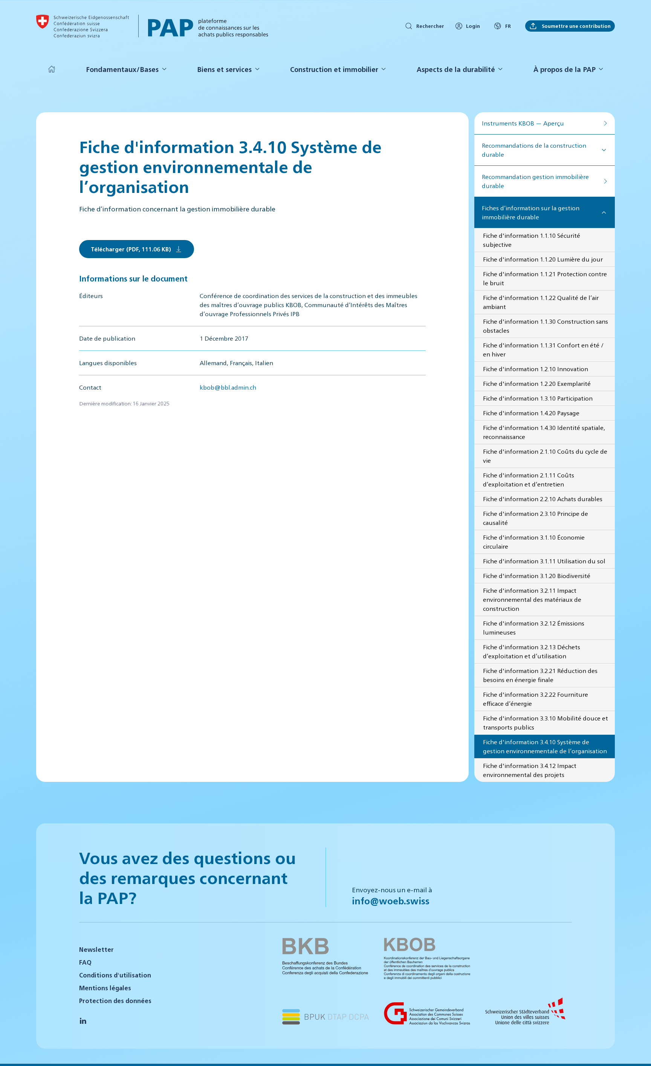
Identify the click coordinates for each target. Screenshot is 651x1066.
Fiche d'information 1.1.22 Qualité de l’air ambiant (541, 302)
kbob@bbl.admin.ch (228, 387)
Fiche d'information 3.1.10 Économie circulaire (534, 541)
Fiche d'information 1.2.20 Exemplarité (537, 383)
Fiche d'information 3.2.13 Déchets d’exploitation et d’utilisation (531, 651)
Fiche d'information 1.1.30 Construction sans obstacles (545, 325)
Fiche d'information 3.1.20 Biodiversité (536, 576)
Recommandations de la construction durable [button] (534, 149)
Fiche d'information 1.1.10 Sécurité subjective (531, 239)
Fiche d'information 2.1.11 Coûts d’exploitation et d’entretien (528, 479)
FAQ (85, 962)
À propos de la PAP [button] (564, 69)
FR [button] (508, 26)
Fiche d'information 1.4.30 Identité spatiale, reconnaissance (544, 432)
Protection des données (115, 1001)
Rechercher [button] (430, 26)
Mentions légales (105, 988)
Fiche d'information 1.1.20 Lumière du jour (543, 259)
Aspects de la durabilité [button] (456, 69)
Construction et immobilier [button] (334, 69)
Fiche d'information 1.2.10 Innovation (535, 369)
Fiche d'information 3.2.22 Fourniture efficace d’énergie (535, 698)
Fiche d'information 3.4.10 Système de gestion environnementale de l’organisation (545, 746)
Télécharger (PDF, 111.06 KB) (131, 248)
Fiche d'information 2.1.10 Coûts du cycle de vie (545, 455)
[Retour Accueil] (82, 26)
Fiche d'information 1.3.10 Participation (538, 398)
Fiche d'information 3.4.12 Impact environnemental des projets (529, 770)
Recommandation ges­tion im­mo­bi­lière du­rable (535, 181)
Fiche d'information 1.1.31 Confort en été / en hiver (543, 349)
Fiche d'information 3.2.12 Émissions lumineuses (533, 627)
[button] (636, 1050)
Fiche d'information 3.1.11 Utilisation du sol (544, 561)
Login (473, 26)
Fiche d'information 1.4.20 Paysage (531, 413)
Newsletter (96, 949)
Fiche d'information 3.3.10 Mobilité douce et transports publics (545, 722)
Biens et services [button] (224, 69)
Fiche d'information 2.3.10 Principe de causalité (535, 517)
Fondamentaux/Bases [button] (122, 69)
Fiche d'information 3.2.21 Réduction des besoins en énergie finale (540, 675)
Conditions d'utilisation (115, 975)
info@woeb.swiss (390, 901)
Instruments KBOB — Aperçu (523, 123)
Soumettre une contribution (576, 26)
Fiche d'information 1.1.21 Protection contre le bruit (545, 278)
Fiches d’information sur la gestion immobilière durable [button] (530, 212)
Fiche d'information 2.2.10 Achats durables (542, 499)
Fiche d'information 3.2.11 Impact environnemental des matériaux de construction (532, 599)
